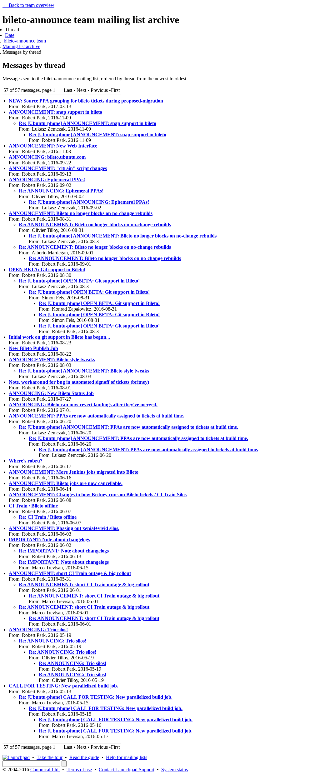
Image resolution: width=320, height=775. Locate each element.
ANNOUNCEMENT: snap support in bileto (55, 112)
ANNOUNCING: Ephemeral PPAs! (47, 179)
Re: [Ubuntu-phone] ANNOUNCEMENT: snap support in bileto (87, 123)
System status (174, 769)
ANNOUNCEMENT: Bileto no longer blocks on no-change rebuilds (80, 213)
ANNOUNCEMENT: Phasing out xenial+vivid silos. (64, 528)
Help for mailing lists (126, 757)
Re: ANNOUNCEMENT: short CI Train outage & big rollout (84, 584)
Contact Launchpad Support (126, 769)
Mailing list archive (21, 46)
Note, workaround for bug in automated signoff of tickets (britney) (79, 382)
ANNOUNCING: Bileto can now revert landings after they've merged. (83, 404)
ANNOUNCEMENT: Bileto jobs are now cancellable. (65, 483)
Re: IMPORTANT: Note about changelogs (64, 550)
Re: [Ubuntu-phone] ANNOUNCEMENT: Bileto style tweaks (84, 370)
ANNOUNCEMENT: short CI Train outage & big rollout (70, 573)
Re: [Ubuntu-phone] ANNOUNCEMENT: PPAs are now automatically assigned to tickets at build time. (128, 427)
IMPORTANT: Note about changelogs (49, 539)
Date (9, 35)
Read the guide (84, 757)
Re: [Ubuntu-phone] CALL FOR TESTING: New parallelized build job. (95, 697)
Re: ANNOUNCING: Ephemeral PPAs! (61, 190)
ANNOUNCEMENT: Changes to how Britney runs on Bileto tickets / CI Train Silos (98, 494)
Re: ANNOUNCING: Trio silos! (52, 640)
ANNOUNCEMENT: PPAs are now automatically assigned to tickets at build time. (96, 415)
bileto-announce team (25, 40)
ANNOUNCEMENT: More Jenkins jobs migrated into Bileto (73, 472)
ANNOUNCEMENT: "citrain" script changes (58, 168)
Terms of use (79, 769)
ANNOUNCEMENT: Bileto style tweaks (52, 359)
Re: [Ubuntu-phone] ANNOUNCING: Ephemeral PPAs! (89, 202)
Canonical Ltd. (45, 769)
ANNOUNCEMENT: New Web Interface (53, 145)
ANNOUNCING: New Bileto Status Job (51, 393)
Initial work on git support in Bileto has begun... (59, 337)
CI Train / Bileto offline (33, 505)
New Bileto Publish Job (33, 348)
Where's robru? (25, 460)
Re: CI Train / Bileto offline (48, 517)
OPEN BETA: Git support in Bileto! (47, 269)
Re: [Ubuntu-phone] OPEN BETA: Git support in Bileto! (79, 280)
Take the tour (49, 757)
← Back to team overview (28, 5)
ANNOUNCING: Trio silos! (38, 629)
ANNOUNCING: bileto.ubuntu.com (47, 157)
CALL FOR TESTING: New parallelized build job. (63, 685)
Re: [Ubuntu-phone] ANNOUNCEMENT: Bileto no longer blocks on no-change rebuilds (123, 235)
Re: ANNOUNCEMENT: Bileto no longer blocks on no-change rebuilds (95, 224)
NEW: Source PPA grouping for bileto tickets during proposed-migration (86, 100)
